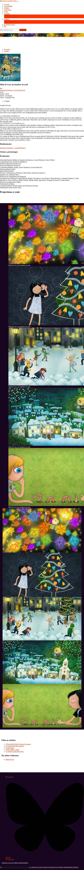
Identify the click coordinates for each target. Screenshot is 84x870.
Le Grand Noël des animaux (15, 746)
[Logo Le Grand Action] (8, 1)
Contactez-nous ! (13, 23)
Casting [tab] (6, 51)
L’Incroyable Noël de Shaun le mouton (18, 744)
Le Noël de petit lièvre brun (14, 751)
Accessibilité (8, 6)
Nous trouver (12, 21)
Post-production (13, 17)
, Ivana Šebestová (19, 90)
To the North (10, 748)
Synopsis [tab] (7, 49)
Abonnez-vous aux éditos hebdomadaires (15, 863)
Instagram (10, 859)
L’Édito (6, 8)
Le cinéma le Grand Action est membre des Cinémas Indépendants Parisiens (53, 867)
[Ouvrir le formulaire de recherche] (44, 26)
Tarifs (6, 12)
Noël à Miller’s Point (12, 750)
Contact (6, 19)
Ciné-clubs (7, 10)
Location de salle (13, 15)
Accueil (6, 4)
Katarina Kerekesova (7, 90)
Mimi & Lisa (10, 759)
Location (7, 13)
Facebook (10, 777)
